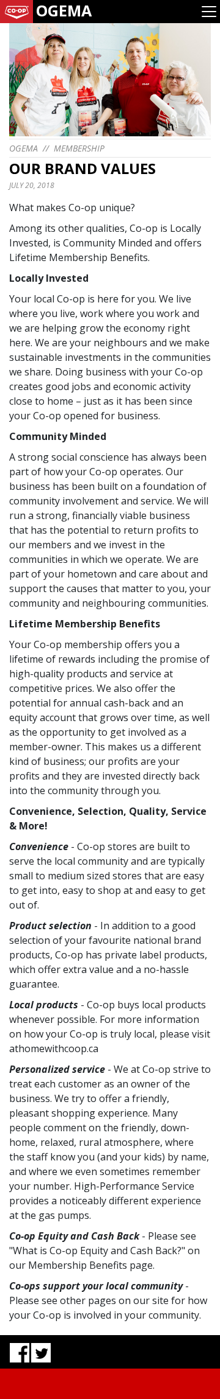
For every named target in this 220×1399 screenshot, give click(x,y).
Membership (79, 148)
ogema (23, 148)
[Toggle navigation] (209, 11)
